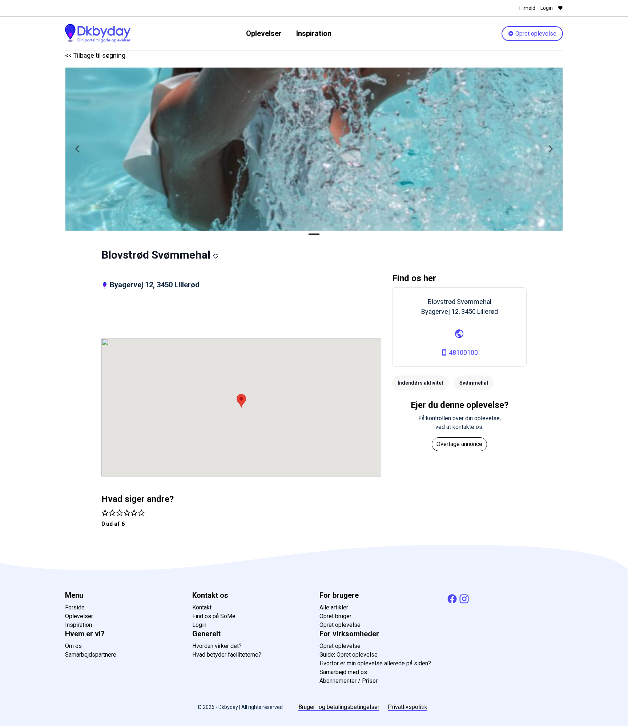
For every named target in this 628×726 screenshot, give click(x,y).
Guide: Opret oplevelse (348, 654)
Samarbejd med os (343, 672)
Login (546, 8)
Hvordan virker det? (217, 645)
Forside (75, 607)
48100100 (462, 352)
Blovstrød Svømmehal (155, 254)
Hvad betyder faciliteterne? (226, 654)
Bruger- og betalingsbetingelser (338, 706)
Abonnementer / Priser (348, 680)
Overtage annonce (459, 444)
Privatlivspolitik (407, 706)
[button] (77, 149)
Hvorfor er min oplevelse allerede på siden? (375, 663)
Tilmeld (526, 8)
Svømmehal (473, 383)
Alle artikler (333, 607)
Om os (73, 645)
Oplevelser (264, 33)
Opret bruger (335, 616)
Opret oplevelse (535, 33)
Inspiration (313, 33)
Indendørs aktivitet (420, 383)
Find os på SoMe (214, 616)
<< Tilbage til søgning (95, 55)
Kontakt (202, 607)
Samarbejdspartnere (90, 654)
